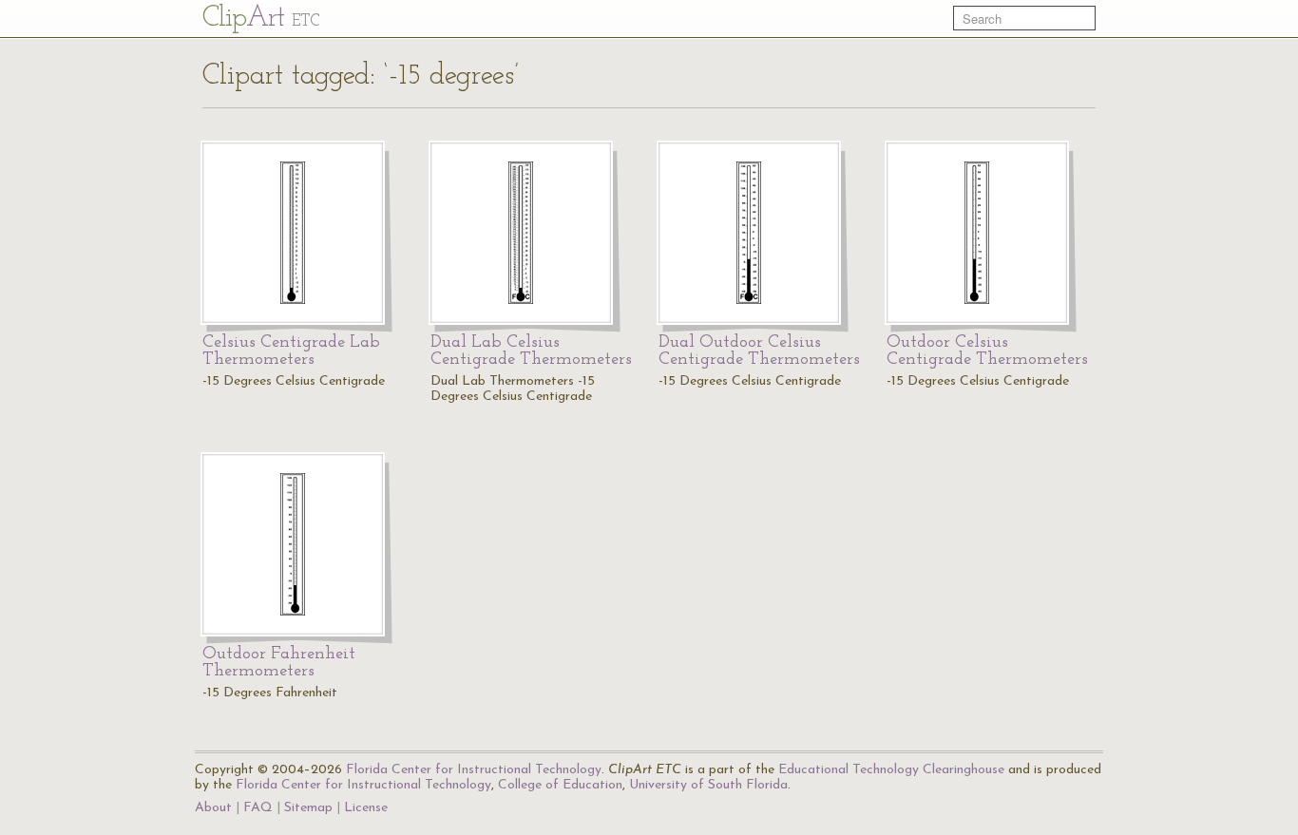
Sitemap (308, 808)
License (366, 808)
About (213, 808)
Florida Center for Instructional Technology (473, 770)
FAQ (258, 808)
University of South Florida (708, 785)
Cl (260, 18)
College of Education (560, 785)
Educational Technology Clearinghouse (891, 770)
